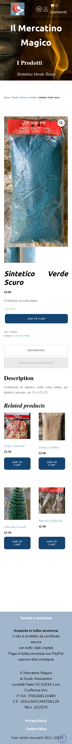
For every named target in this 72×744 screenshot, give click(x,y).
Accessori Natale (28, 97)
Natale (15, 97)
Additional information (36, 362)
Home (7, 97)
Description (36, 350)
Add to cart (36, 318)
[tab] (36, 350)
